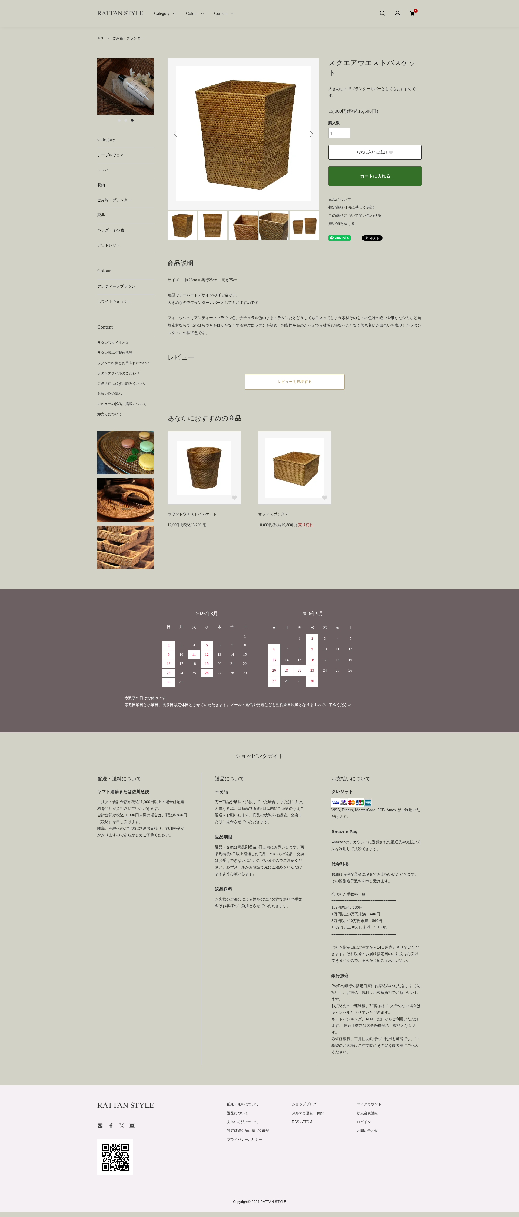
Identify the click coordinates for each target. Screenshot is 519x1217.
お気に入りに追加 (372, 152)
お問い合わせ (367, 1131)
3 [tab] (132, 120)
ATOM (307, 1122)
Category (162, 13)
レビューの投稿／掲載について (122, 404)
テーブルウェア (110, 155)
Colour (192, 13)
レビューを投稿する (295, 382)
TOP (101, 38)
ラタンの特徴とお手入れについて (123, 363)
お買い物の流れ (109, 394)
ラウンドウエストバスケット (192, 514)
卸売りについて (109, 414)
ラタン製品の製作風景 (114, 353)
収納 (101, 185)
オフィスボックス (273, 514)
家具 (101, 215)
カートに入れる (375, 176)
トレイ (103, 170)
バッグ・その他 (110, 230)
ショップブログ (304, 1104)
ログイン (364, 1122)
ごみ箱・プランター (128, 38)
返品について (339, 200)
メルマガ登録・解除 (308, 1113)
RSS (295, 1122)
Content (221, 13)
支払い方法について (243, 1122)
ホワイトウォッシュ (114, 302)
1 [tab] (119, 120)
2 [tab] (125, 120)
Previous (176, 134)
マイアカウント (369, 1104)
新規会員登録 (367, 1113)
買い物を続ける (341, 223)
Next (311, 134)
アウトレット (108, 245)
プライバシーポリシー (244, 1140)
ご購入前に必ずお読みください (122, 384)
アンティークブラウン (116, 286)
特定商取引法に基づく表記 (351, 207)
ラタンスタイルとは (113, 343)
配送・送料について (243, 1104)
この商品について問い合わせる (354, 216)
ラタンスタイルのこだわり (118, 373)
